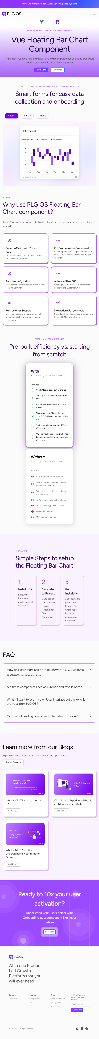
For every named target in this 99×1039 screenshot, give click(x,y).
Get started (57, 70)
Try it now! (72, 4)
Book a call (41, 70)
